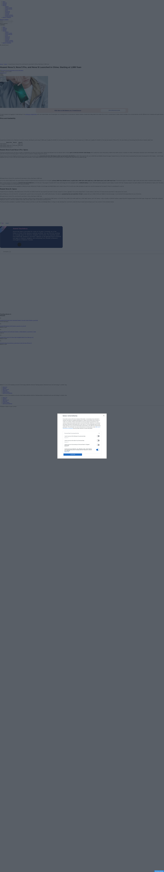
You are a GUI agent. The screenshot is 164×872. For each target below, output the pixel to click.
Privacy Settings (160, 871)
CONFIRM (72, 454)
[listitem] (82, 433)
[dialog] (82, 436)
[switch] (98, 436)
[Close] (104, 416)
